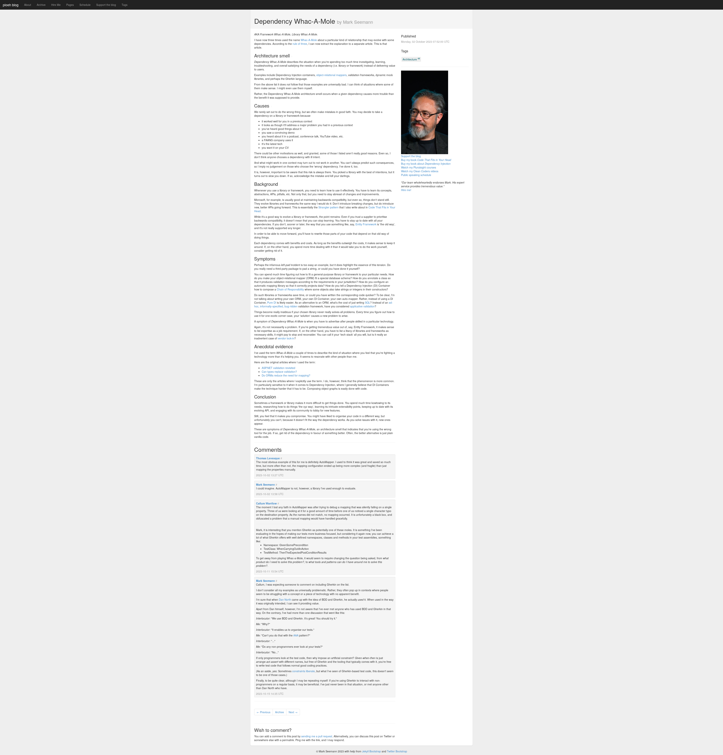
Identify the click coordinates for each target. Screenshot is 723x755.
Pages (70, 5)
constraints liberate (303, 671)
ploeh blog (10, 4)
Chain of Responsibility (290, 289)
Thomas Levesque (268, 458)
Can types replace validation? (279, 371)
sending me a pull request (316, 736)
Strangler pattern (328, 207)
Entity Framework (365, 224)
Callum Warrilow (266, 503)
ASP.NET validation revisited (278, 368)
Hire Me (56, 5)
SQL (367, 302)
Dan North (285, 599)
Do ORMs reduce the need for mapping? (286, 375)
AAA (295, 635)
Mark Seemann (265, 484)
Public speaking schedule (416, 175)
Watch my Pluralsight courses (418, 167)
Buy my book (426, 160)
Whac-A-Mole (309, 40)
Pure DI (271, 302)
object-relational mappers (331, 75)
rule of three (300, 44)
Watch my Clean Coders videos (419, 171)
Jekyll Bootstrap (371, 751)
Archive (41, 5)
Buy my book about (426, 163)
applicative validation (362, 306)
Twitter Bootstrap (397, 751)
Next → (293, 712)
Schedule (85, 5)
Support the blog (106, 5)
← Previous (263, 712)
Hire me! (406, 190)
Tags (124, 5)
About (27, 5)
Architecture (411, 59)
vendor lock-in (286, 338)
